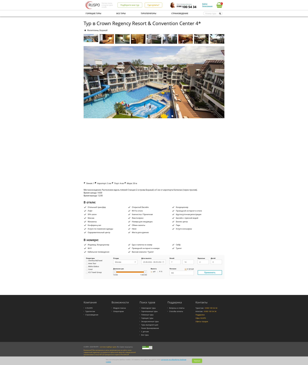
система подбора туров (108, 347)
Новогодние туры (148, 308)
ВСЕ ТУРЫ (121, 13)
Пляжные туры (147, 315)
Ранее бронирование (150, 328)
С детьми (145, 331)
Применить (209, 272)
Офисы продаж (202, 321)
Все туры (145, 335)
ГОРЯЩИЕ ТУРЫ (93, 13)
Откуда (116, 258)
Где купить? (153, 5)
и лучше (190, 269)
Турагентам (90, 311)
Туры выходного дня (149, 325)
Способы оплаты (176, 311)
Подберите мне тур (129, 5)
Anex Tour (92, 264)
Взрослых (201, 258)
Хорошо (197, 361)
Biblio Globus (93, 267)
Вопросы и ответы (176, 308)
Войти (204, 4)
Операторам (118, 311)
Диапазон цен (118, 269)
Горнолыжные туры (149, 311)
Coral (90, 269)
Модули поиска (119, 308)
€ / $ (160, 271)
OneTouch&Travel (95, 261)
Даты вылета (146, 258)
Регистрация (207, 6)
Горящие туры (147, 318)
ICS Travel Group (95, 272)
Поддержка (200, 315)
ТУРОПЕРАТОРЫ (148, 13)
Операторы (90, 258)
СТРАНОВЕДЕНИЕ (179, 13)
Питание (173, 269)
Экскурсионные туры (150, 321)
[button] (221, 82)
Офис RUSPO (201, 318)
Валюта (154, 269)
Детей (213, 258)
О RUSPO (89, 308)
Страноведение (91, 315)
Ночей (172, 258)
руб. (154, 271)
